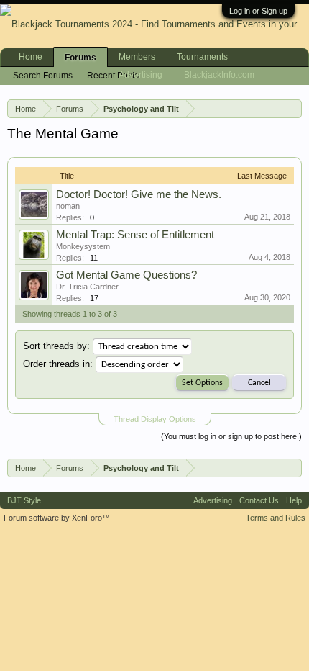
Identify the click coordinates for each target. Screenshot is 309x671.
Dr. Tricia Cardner (87, 286)
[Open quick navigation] (294, 108)
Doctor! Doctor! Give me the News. (138, 194)
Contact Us (259, 500)
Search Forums (43, 76)
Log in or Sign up (258, 10)
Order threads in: (58, 364)
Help (294, 500)
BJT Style (24, 500)
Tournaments (202, 57)
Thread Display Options (155, 419)
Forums (80, 58)
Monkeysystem (83, 246)
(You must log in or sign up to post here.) (231, 436)
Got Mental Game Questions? (126, 275)
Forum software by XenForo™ (57, 517)
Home (30, 57)
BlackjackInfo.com (219, 75)
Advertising (140, 75)
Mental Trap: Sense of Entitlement (135, 234)
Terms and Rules (275, 517)
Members (137, 57)
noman (68, 206)
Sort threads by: (56, 346)
